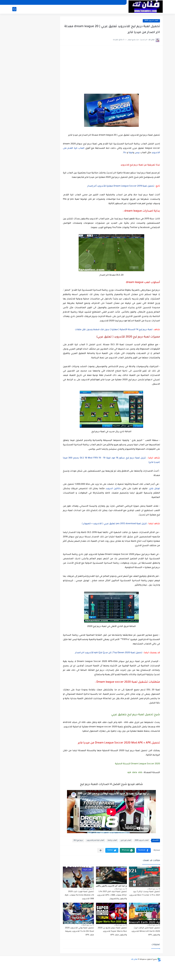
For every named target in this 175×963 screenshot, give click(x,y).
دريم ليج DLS (78, 840)
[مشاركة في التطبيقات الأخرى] (100, 850)
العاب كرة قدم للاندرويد (95, 840)
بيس (137, 152)
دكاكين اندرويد (114, 488)
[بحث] (14, 9)
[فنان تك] (146, 6)
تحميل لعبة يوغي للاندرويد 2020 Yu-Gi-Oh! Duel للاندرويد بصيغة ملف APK (79, 931)
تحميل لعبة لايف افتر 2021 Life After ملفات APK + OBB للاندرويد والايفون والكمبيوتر (112, 895)
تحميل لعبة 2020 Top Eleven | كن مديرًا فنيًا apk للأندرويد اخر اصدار (108, 653)
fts (124, 152)
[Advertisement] (111, 68)
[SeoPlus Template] (159, 959)
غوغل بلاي (154, 488)
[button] (143, 850)
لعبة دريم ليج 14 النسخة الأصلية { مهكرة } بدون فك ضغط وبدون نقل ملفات (113, 329)
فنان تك (134, 959)
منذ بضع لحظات (152, 889)
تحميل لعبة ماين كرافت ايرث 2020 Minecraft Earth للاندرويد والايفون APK (145, 931)
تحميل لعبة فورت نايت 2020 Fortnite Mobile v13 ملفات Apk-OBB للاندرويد (79, 895)
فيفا (131, 152)
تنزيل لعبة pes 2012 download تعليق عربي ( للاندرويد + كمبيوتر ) (114, 524)
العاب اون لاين (126, 840)
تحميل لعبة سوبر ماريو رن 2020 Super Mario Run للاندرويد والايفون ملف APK (112, 931)
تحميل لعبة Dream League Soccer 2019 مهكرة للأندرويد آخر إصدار (120, 186)
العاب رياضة (112, 840)
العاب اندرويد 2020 (151, 21)
